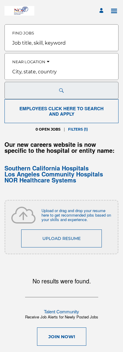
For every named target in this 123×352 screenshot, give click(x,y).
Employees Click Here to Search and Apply (61, 111)
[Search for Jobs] (61, 90)
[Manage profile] (102, 11)
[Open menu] (114, 11)
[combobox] (61, 43)
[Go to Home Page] (19, 11)
